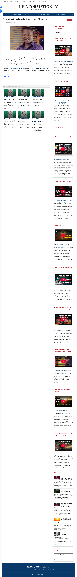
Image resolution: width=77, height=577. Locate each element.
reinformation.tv (38, 6)
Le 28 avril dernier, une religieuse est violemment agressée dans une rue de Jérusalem (62, 160)
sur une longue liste (43, 68)
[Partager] (1, 12)
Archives (44, 1)
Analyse (29, 1)
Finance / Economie (45, 14)
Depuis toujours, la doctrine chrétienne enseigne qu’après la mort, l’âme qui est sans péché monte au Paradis (62, 246)
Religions (36, 14)
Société (63, 14)
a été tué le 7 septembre (17, 68)
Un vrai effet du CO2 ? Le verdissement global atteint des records (66, 492)
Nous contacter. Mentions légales (61, 559)
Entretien (24, 1)
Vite (39, 1)
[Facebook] (1, 7)
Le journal (6, 1)
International (17, 14)
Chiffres (35, 1)
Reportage (17, 1)
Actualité (12, 1)
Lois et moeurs (27, 14)
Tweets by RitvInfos (58, 131)
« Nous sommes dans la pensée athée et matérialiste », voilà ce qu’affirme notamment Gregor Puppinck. (62, 102)
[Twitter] (1, 10)
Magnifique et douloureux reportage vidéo (63, 455)
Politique (56, 14)
